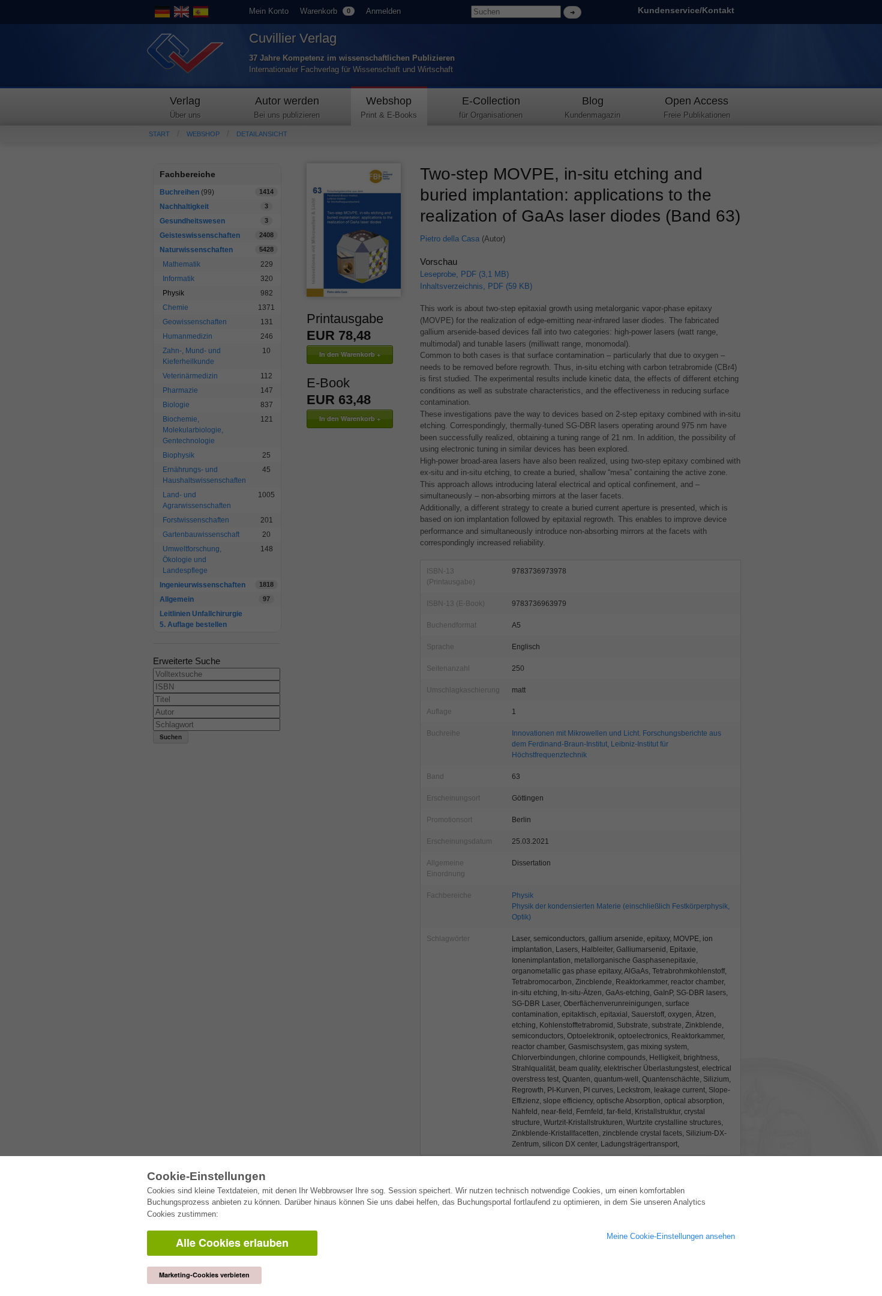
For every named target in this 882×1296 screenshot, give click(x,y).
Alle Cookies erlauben (232, 1242)
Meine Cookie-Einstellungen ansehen (671, 1236)
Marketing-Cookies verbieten (204, 1274)
